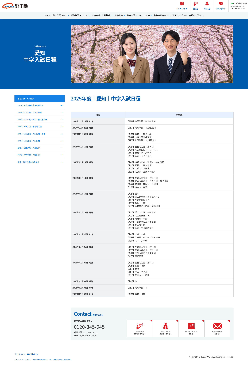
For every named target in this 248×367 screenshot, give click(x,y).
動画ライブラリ (179, 15)
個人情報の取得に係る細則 (60, 359)
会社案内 (18, 354)
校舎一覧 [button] (131, 15)
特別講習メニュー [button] (79, 15)
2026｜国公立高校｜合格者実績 (30, 105)
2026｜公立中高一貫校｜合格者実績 (32, 119)
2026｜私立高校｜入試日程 (29, 147)
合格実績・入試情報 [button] (101, 15)
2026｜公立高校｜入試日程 (29, 140)
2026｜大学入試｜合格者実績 (30, 126)
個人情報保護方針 (40, 359)
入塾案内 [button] (118, 15)
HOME (48, 15)
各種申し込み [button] (195, 15)
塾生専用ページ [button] (161, 15)
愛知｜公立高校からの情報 (28, 162)
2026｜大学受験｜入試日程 (29, 155)
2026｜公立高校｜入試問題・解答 (31, 133)
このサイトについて (22, 359)
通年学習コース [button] (60, 15)
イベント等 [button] (144, 15)
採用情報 (31, 354)
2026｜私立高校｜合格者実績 (30, 112)
